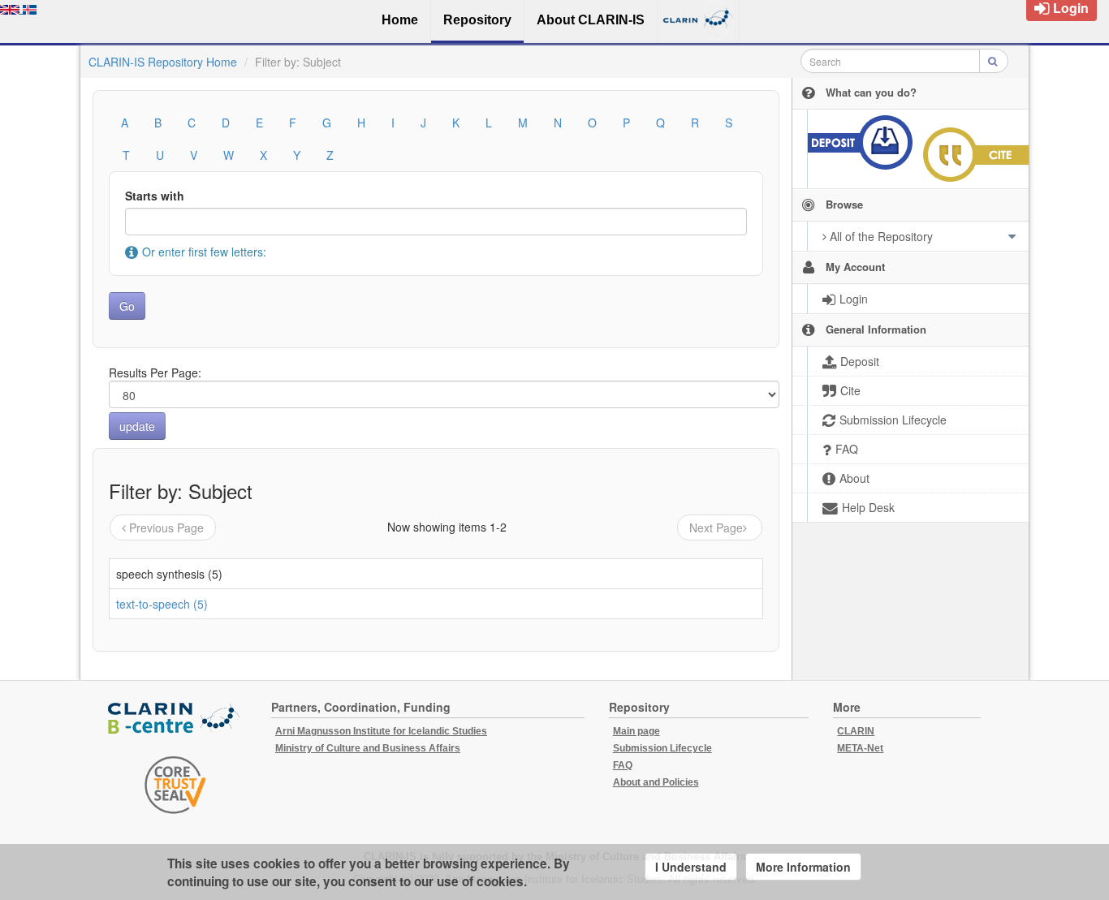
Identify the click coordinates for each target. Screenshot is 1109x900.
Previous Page (166, 527)
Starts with (154, 195)
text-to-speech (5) (162, 604)
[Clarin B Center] (175, 718)
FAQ (622, 765)
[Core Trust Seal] (175, 784)
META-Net (860, 748)
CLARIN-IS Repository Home (162, 62)
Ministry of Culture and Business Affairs (367, 748)
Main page (636, 731)
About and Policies (656, 782)
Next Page (716, 527)
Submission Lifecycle (662, 748)
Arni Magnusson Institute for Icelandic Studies (381, 731)
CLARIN (855, 731)
